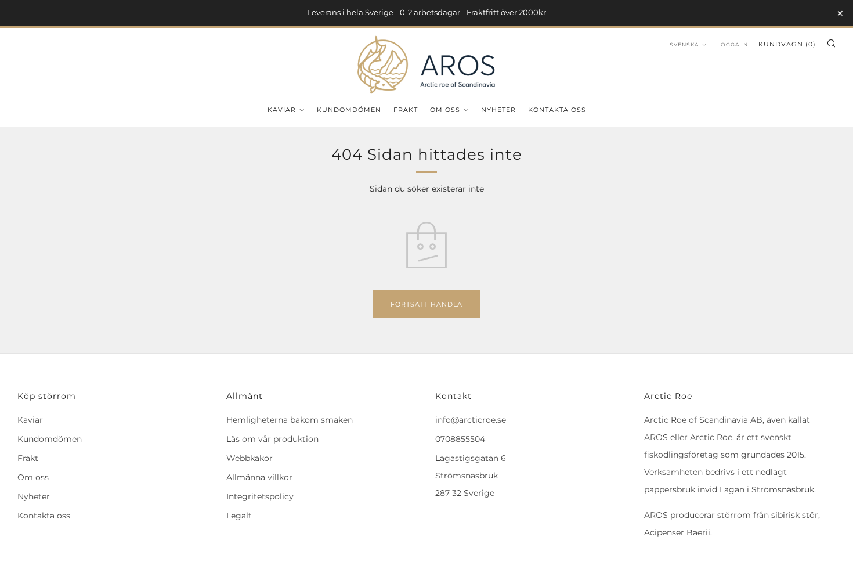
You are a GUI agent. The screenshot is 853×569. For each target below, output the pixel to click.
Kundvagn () (787, 44)
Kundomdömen (349, 110)
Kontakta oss (557, 110)
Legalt (239, 515)
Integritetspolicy (260, 496)
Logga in (732, 44)
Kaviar (282, 110)
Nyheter (498, 110)
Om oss (445, 110)
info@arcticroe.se (470, 420)
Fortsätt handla (426, 304)
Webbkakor (249, 458)
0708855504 (460, 439)
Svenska (684, 44)
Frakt (405, 110)
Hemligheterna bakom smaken (289, 420)
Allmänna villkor (259, 477)
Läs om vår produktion (272, 439)
